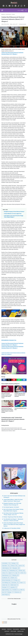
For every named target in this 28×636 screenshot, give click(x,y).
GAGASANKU (6, 563)
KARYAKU (22, 570)
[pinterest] (13, 380)
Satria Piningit (5, 594)
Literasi (4, 572)
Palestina (14, 577)
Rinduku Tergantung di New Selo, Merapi (13, 517)
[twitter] (6, 5)
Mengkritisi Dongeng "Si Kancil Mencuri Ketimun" (14, 211)
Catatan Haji (5, 584)
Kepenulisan (6, 565)
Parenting (5, 570)
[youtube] (9, 5)
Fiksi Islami (5, 587)
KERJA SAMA (13, 631)
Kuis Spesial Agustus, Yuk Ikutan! (11, 507)
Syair (17, 572)
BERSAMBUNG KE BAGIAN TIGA (8, 340)
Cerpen (22, 582)
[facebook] (3, 5)
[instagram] (12, 5)
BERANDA (4, 629)
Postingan (5, 621)
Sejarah (11, 572)
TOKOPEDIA (22, 629)
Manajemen (16, 568)
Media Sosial (14, 584)
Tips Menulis (5, 577)
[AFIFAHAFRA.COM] (14, 2)
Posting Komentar (22, 24)
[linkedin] (15, 5)
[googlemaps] (24, 5)
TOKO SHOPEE (16, 629)
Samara (21, 565)
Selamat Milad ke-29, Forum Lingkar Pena (12, 213)
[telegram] (24, 380)
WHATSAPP (7, 631)
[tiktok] (18, 5)
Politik (22, 589)
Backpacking (13, 570)
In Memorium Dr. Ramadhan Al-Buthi (12, 528)
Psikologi (15, 563)
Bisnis (23, 572)
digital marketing (6, 589)
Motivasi (14, 565)
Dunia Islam (15, 582)
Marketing (15, 575)
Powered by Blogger (18, 634)
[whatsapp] (21, 5)
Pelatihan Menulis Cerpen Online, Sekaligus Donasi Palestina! (20, 395)
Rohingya (10, 592)
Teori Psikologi (6, 582)
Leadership (13, 587)
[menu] (3, 10)
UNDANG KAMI (20, 631)
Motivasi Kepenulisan (7, 580)
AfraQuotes (17, 592)
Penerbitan (15, 589)
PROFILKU (9, 629)
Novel (4, 592)
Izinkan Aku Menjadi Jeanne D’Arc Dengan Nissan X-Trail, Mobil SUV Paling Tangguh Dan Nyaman (14, 524)
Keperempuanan (6, 575)
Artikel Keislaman (6, 568)
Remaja (16, 580)
